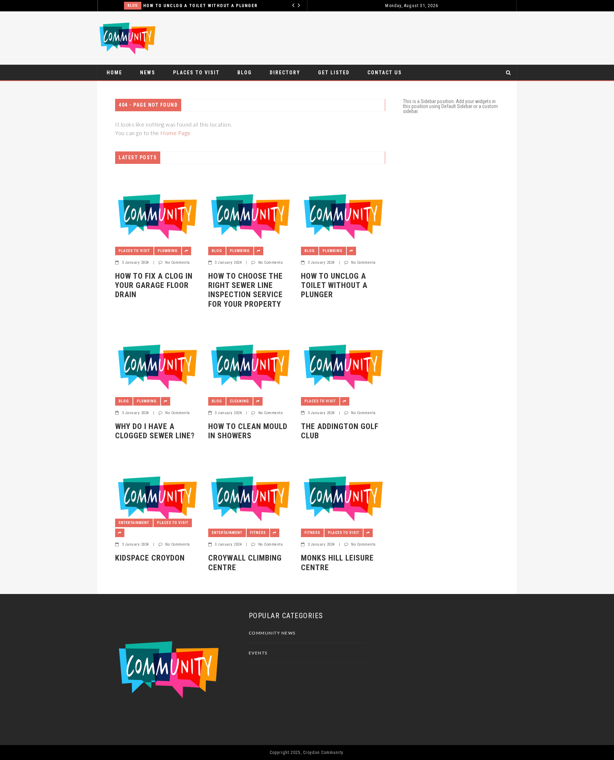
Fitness (258, 533)
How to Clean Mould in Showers (247, 431)
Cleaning (239, 401)
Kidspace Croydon (150, 557)
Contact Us (384, 72)
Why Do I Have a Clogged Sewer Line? (155, 431)
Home (114, 72)
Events (258, 652)
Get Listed (334, 72)
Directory (285, 72)
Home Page (175, 132)
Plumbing (168, 251)
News (147, 72)
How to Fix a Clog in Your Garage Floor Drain (154, 285)
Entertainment (134, 523)
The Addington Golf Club (339, 431)
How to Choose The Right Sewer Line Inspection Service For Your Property (245, 290)
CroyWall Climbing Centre (245, 562)
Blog (113, 5)
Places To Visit (196, 72)
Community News (272, 633)
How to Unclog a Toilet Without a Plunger (181, 5)
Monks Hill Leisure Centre (337, 562)
